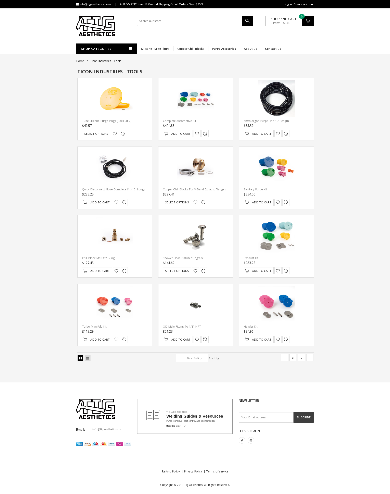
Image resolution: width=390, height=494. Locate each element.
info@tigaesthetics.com (95, 4)
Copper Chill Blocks (190, 49)
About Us (250, 49)
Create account (304, 4)
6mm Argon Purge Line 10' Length (266, 121)
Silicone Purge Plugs (155, 49)
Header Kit (251, 326)
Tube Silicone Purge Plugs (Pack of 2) (106, 121)
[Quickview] (122, 133)
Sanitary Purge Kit (255, 189)
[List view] (87, 358)
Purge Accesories (224, 49)
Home (80, 61)
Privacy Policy (193, 471)
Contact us (273, 49)
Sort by (214, 358)
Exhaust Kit (251, 258)
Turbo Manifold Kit (94, 326)
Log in (288, 4)
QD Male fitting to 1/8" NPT (182, 326)
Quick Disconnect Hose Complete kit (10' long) (113, 189)
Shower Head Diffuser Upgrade (183, 258)
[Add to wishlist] (114, 133)
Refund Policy (171, 471)
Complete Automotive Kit (179, 121)
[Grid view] (80, 358)
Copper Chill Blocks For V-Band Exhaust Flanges (194, 189)
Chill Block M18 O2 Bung (98, 258)
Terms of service (217, 471)
